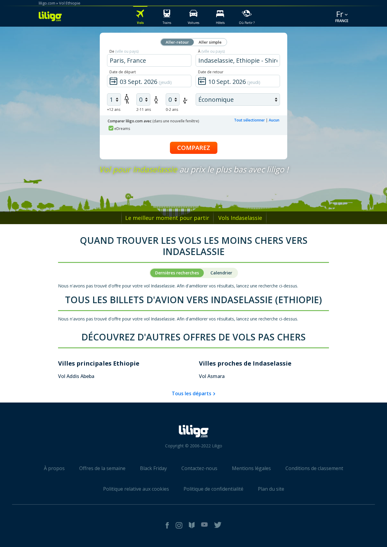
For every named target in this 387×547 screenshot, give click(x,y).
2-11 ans (143, 109)
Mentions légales (251, 468)
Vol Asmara (212, 376)
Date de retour (210, 72)
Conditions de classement (314, 468)
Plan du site (271, 489)
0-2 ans (172, 109)
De (123, 51)
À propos (54, 468)
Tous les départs (191, 393)
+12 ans (113, 109)
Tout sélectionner (249, 120)
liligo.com (47, 3)
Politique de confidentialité (213, 489)
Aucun (274, 120)
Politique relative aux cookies (136, 489)
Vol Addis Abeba (76, 376)
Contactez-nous (199, 468)
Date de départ (122, 72)
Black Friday (153, 468)
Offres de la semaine (102, 468)
